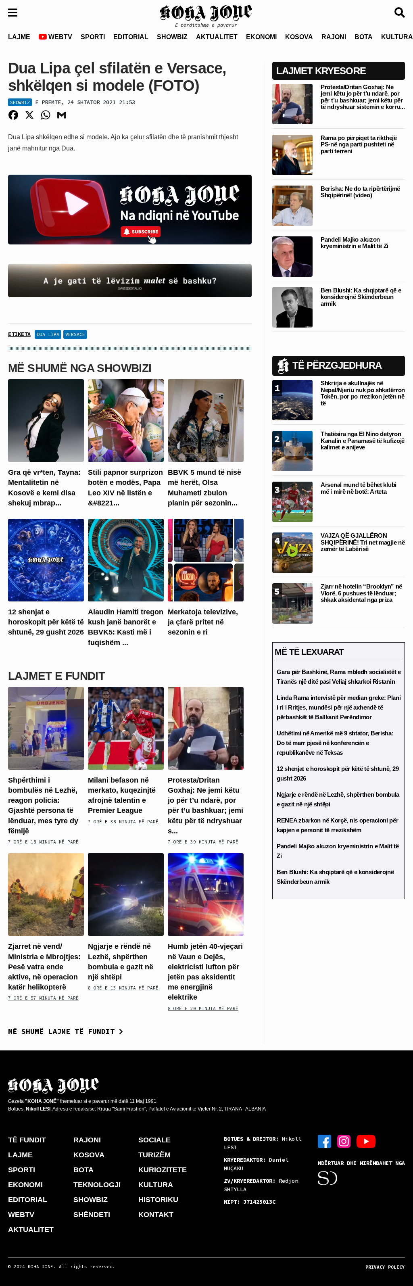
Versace (75, 334)
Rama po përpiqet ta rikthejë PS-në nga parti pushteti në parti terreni (359, 144)
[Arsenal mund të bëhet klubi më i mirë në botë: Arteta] (292, 501)
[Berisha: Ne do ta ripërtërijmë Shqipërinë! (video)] (292, 205)
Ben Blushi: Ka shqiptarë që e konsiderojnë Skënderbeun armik (361, 297)
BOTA (364, 36)
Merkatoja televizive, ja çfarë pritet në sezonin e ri (203, 622)
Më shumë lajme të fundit (63, 1031)
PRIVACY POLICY (385, 1267)
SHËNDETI (91, 1215)
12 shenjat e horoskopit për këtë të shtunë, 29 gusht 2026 (46, 622)
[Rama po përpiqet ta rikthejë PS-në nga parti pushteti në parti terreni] (292, 154)
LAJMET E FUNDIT (56, 676)
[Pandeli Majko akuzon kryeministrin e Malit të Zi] (292, 256)
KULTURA (155, 1185)
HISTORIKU (158, 1200)
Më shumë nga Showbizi (80, 368)
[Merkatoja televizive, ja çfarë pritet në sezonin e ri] (206, 559)
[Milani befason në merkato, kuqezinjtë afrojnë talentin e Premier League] (126, 727)
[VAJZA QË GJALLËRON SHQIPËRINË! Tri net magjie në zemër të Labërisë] (292, 552)
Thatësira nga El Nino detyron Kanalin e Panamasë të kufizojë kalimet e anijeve (363, 440)
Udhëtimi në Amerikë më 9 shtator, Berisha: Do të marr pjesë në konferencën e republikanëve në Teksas (335, 743)
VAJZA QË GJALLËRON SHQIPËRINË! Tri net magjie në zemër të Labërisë (363, 542)
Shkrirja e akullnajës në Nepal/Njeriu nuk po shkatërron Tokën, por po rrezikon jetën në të (363, 393)
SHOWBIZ (172, 36)
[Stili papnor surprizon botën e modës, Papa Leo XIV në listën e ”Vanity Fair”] (126, 420)
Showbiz (20, 102)
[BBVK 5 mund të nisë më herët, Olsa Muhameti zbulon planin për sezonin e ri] (206, 420)
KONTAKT (155, 1215)
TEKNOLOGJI (97, 1185)
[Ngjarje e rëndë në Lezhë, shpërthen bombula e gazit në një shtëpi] (126, 894)
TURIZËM (154, 1155)
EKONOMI (261, 36)
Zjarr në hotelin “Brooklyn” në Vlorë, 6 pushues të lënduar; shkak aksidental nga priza (361, 593)
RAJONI (333, 36)
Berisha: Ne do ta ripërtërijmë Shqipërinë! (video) (360, 192)
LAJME (19, 36)
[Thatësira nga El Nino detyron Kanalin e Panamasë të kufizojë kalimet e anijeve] (292, 450)
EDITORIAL (130, 36)
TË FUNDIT (27, 1140)
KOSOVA (299, 36)
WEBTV (59, 36)
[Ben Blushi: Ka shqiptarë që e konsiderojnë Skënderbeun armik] (292, 306)
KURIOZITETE (162, 1170)
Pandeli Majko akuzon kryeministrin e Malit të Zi (354, 243)
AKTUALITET (217, 36)
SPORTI (93, 36)
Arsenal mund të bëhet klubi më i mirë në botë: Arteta (358, 488)
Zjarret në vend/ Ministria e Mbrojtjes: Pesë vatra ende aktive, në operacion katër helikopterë (44, 966)
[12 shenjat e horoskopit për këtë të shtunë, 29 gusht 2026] (46, 559)
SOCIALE (154, 1140)
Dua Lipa (48, 334)
